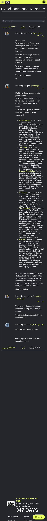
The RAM (23, 148)
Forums (4, 28)
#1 (43, 36)
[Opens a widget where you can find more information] (39, 517)
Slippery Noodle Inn (27, 171)
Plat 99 (22, 239)
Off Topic (23, 27)
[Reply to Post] (38, 36)
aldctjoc (38, 296)
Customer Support (11, 27)
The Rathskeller (25, 208)
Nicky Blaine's (24, 120)
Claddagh (23, 192)
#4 (43, 325)
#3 (43, 301)
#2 (43, 88)
